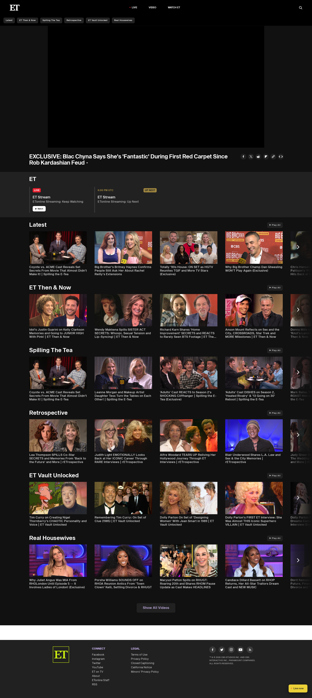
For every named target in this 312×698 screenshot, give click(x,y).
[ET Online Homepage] (15, 8)
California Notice (141, 667)
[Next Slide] (300, 248)
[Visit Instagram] (231, 650)
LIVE (134, 7)
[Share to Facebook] (243, 157)
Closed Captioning (142, 663)
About (96, 676)
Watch (40, 208)
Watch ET (174, 7)
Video (152, 7)
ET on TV (97, 672)
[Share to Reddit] (258, 157)
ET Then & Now (27, 20)
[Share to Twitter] (251, 157)
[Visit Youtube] (240, 649)
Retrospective (74, 20)
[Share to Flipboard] (266, 157)
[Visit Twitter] (222, 650)
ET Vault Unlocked (97, 20)
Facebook (98, 655)
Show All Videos (156, 607)
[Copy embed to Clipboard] (281, 157)
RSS (94, 684)
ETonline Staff (100, 680)
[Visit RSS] (250, 650)
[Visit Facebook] (212, 650)
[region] (156, 87)
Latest (9, 20)
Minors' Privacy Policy (145, 672)
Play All (276, 225)
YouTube (97, 667)
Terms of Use (139, 655)
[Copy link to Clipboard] (273, 157)
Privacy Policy (140, 659)
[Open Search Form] (300, 8)
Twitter (96, 663)
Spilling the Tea (51, 20)
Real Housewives (123, 20)
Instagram (98, 659)
